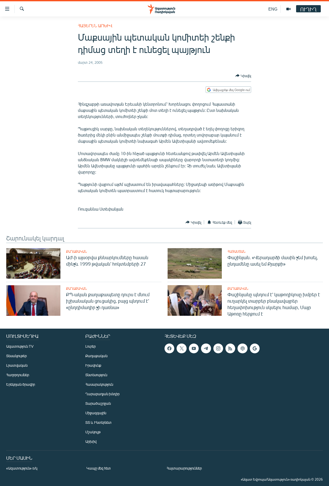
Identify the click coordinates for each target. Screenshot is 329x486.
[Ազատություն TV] (288, 9)
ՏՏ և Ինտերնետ (98, 422)
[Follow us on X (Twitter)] (181, 348)
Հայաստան (236, 251)
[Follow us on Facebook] (169, 348)
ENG (272, 8)
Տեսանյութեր (16, 356)
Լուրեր (90, 346)
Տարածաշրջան (98, 403)
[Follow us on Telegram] (206, 348)
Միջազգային (95, 413)
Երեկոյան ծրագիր (20, 384)
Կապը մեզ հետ (98, 468)
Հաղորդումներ (17, 375)
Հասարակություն (99, 384)
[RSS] (230, 348)
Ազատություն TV (19, 346)
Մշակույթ (92, 432)
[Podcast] (242, 348)
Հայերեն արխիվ (95, 25)
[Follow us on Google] (255, 348)
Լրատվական (17, 365)
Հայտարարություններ (184, 468)
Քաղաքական (76, 251)
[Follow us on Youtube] (194, 348)
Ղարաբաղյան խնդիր (102, 394)
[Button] (243, 76)
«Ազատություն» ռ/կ (21, 468)
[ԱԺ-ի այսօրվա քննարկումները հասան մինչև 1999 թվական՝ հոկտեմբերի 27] (33, 263)
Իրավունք (93, 365)
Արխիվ (90, 441)
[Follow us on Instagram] (218, 348)
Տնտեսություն (96, 375)
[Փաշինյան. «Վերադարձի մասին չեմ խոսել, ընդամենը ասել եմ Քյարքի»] (195, 263)
